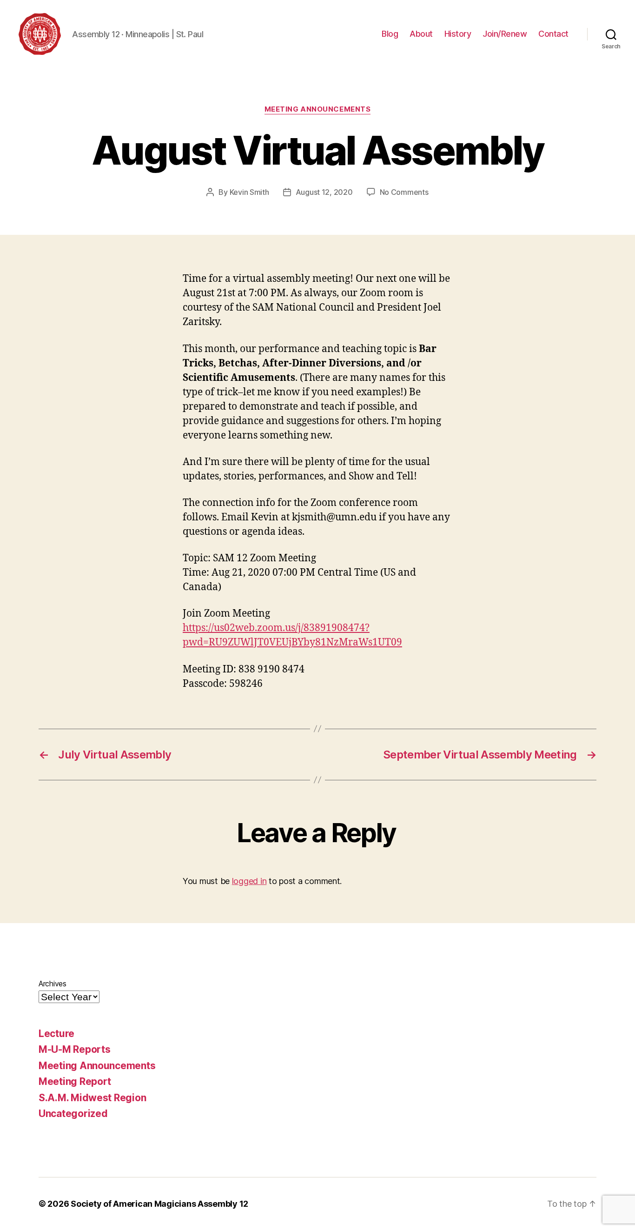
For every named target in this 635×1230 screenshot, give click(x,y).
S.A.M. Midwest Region (92, 1098)
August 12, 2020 (324, 192)
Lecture (56, 1033)
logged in (249, 881)
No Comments (404, 192)
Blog (390, 34)
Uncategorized (73, 1113)
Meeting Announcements (318, 109)
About (421, 34)
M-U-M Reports (75, 1049)
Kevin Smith (249, 192)
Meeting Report (75, 1081)
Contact (553, 34)
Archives (52, 983)
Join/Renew (505, 34)
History (457, 34)
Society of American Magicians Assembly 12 (159, 1204)
